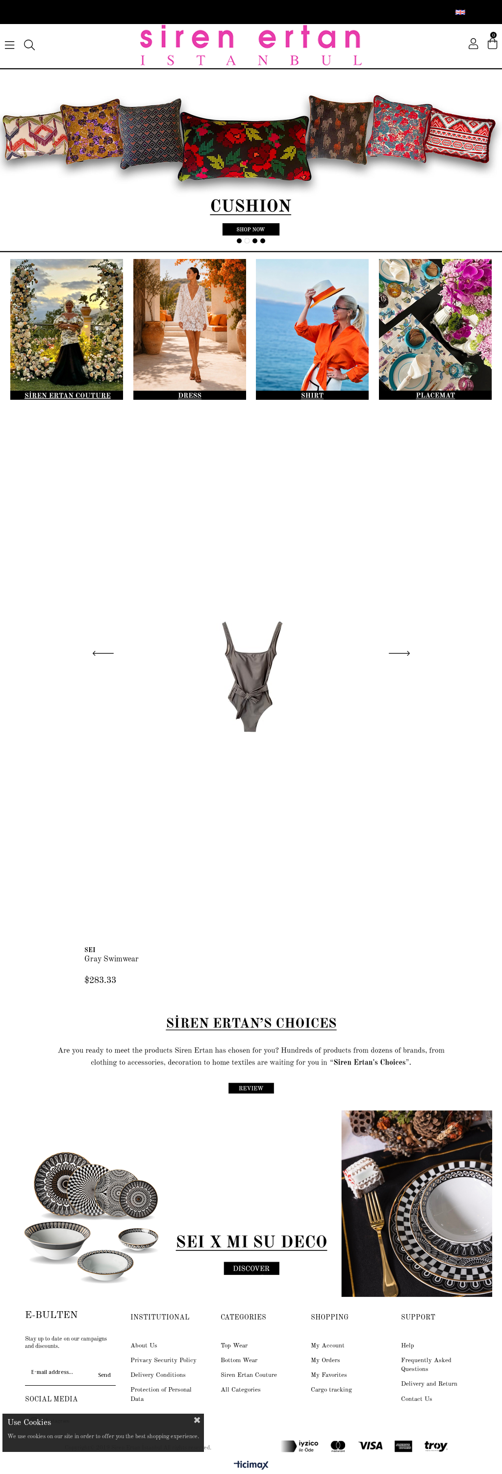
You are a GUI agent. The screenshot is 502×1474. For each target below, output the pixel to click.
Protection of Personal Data (161, 1394)
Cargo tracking (331, 1390)
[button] (239, 240)
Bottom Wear (239, 1360)
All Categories (241, 1390)
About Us (143, 1346)
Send (104, 1374)
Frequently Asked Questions (426, 1364)
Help (407, 1346)
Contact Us (416, 1399)
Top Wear (234, 1346)
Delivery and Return (429, 1384)
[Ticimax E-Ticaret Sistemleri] (251, 1466)
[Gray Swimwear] (251, 674)
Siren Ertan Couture (249, 1375)
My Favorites (329, 1375)
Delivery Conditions (158, 1375)
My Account (328, 1346)
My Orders (325, 1360)
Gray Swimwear (111, 959)
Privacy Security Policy (163, 1360)
